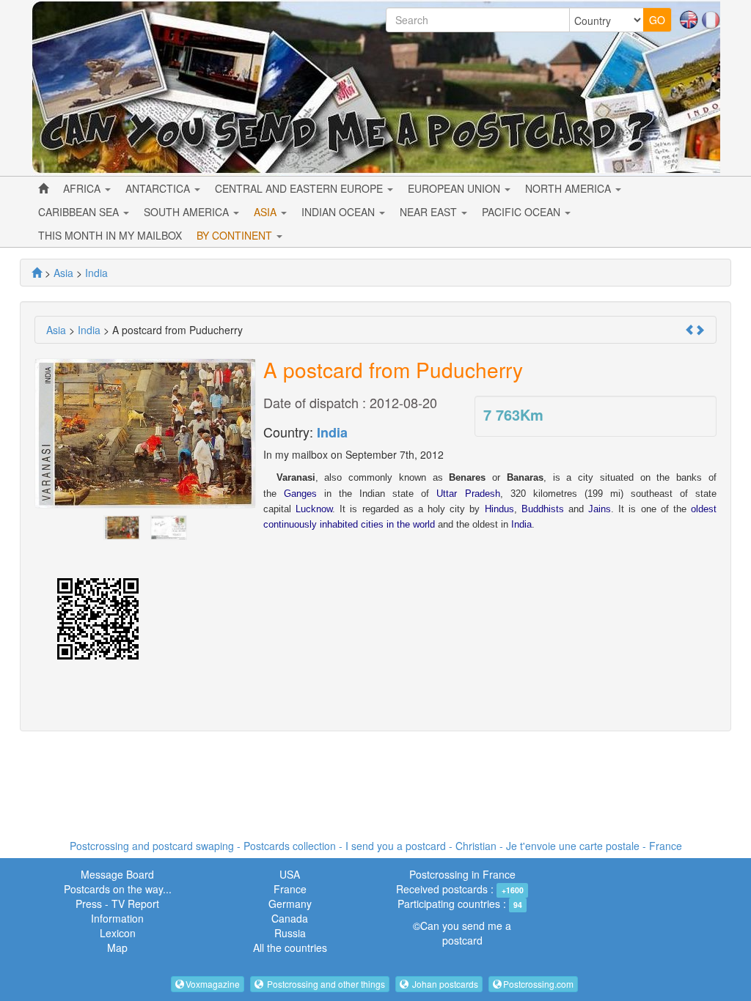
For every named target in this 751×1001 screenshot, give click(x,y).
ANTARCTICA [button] (159, 188)
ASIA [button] (266, 211)
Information (117, 918)
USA (289, 874)
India (332, 432)
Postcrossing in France (462, 874)
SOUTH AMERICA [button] (188, 211)
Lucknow (314, 508)
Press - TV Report (117, 903)
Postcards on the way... (118, 889)
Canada (289, 918)
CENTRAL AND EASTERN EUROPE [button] (300, 188)
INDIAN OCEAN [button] (339, 211)
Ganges (300, 493)
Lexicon (118, 933)
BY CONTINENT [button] (236, 235)
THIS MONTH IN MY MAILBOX (110, 235)
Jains (599, 508)
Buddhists (542, 508)
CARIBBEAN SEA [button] (80, 211)
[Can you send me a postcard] (37, 272)
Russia (290, 933)
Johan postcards (444, 984)
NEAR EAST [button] (430, 211)
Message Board (117, 874)
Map (117, 947)
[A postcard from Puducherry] (122, 526)
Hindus (499, 508)
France (290, 889)
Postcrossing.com (538, 984)
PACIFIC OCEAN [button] (522, 211)
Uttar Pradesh (467, 493)
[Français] (710, 18)
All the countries (290, 947)
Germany (290, 903)
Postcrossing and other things (325, 984)
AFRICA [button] (83, 188)
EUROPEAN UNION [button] (455, 188)
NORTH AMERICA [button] (569, 188)
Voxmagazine (213, 984)
